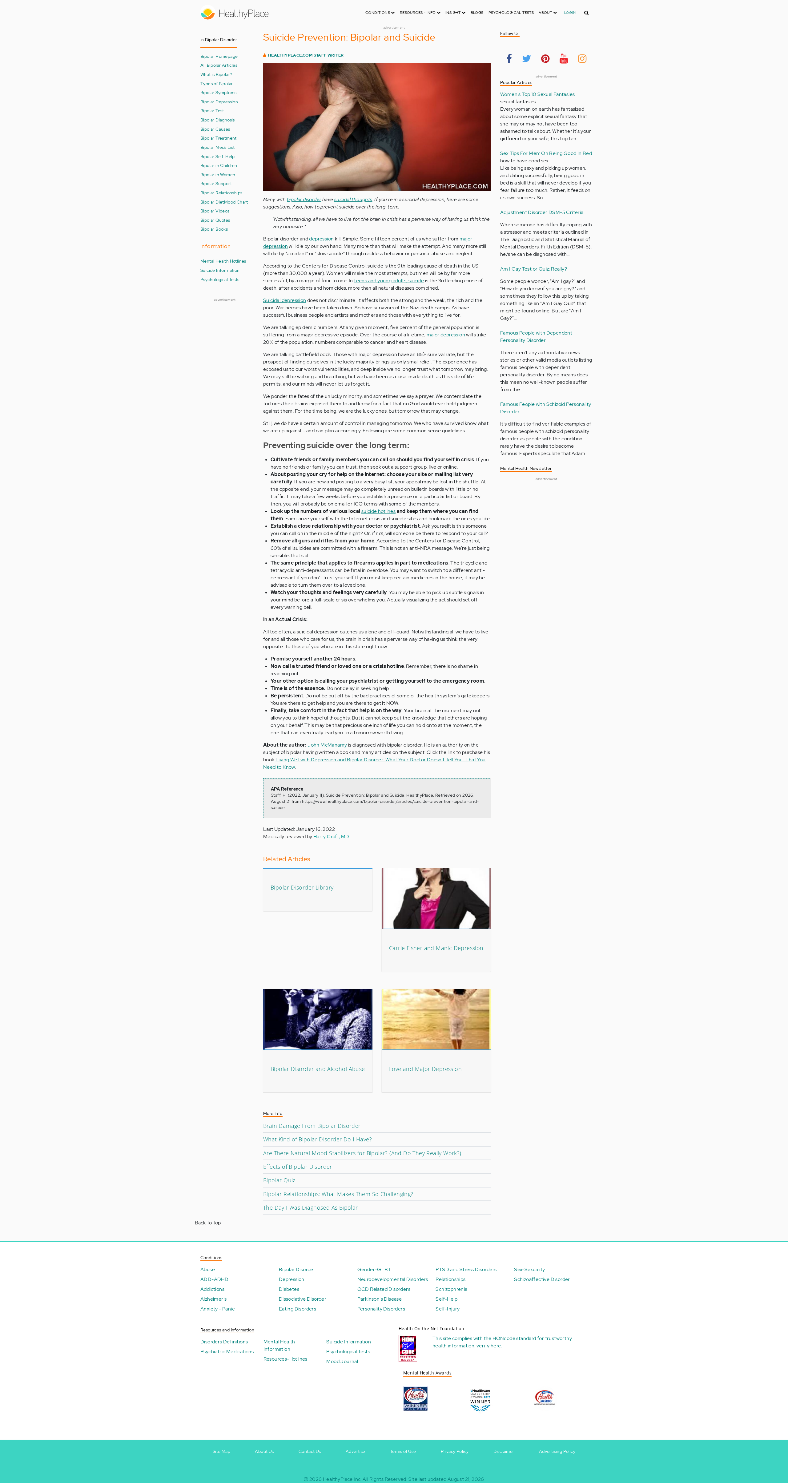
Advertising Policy (557, 1451)
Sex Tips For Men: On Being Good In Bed (546, 153)
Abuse (207, 1269)
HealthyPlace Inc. (342, 1479)
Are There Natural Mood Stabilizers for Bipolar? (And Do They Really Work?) (362, 1153)
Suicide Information (220, 270)
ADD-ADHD (214, 1279)
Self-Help (446, 1299)
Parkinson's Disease (379, 1299)
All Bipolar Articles (218, 65)
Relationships (450, 1279)
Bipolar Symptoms (218, 92)
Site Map (221, 1451)
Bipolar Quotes (215, 220)
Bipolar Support (216, 183)
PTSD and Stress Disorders (466, 1269)
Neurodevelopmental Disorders (392, 1279)
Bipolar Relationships (221, 193)
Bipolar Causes (215, 129)
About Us (264, 1451)
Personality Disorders (381, 1309)
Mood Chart (236, 202)
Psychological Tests (511, 12)
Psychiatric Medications (227, 1351)
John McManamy (327, 745)
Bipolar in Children (218, 165)
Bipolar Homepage (219, 56)
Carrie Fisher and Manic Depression (436, 948)
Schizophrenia (451, 1289)
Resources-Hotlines (285, 1359)
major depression (446, 334)
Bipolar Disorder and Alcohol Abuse (318, 1069)
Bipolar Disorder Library (302, 887)
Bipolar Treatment (218, 138)
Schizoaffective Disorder (542, 1279)
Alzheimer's (213, 1299)
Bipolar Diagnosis (217, 120)
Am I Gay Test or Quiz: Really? (533, 269)
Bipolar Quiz (279, 1180)
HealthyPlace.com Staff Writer (306, 55)
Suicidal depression (284, 300)
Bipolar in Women (217, 174)
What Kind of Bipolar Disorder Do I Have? (317, 1139)
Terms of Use (403, 1451)
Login (570, 12)
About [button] (546, 12)
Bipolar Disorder (297, 1269)
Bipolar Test (212, 110)
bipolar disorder (304, 199)
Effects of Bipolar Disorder (297, 1166)
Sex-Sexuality (529, 1269)
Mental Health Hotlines (223, 261)
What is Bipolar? (216, 74)
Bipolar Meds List (217, 147)
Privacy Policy (455, 1451)
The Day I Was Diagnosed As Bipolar (310, 1207)
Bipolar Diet (212, 202)
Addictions (212, 1289)
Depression (291, 1279)
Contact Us (310, 1451)
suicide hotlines (378, 511)
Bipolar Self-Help (217, 156)
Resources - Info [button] (418, 12)
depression (321, 239)
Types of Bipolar (216, 83)
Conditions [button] (378, 12)
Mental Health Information (279, 1345)
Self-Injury (448, 1309)
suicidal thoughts (353, 199)
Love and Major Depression (425, 1069)
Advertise (355, 1451)
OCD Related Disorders (383, 1289)
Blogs (477, 12)
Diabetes (289, 1289)
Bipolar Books (214, 229)
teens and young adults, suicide (389, 280)
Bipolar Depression (219, 102)
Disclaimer (503, 1451)
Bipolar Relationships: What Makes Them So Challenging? (338, 1194)
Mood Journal (342, 1361)
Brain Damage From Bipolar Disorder (312, 1125)
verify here (488, 1345)
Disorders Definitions (224, 1341)
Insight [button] (453, 12)
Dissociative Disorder (302, 1299)
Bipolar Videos (215, 211)
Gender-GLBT (374, 1269)
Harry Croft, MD (331, 836)
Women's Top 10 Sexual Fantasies (537, 94)
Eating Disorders (297, 1309)
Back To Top (208, 1222)
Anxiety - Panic (217, 1309)
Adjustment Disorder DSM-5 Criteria (542, 212)
